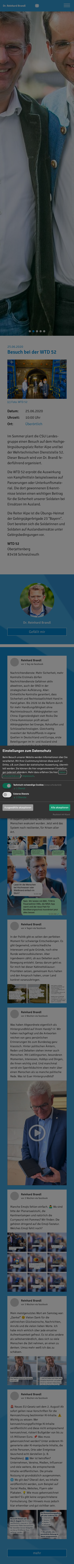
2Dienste (19, 797)
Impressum (28, 776)
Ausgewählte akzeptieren (17, 807)
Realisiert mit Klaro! (61, 814)
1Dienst (19, 788)
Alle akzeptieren (59, 807)
